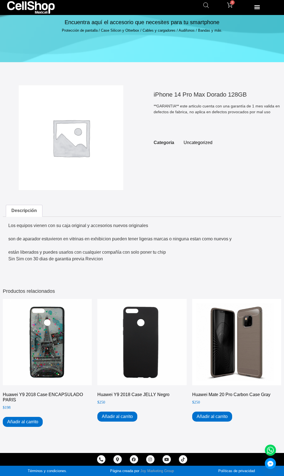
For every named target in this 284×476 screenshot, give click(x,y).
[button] (257, 6)
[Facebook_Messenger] (270, 463)
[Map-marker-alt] (117, 459)
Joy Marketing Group (157, 471)
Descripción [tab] (24, 210)
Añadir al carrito (22, 421)
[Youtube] (167, 459)
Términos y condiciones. (47, 471)
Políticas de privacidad (236, 471)
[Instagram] (150, 459)
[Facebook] (134, 459)
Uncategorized (198, 142)
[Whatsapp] (270, 450)
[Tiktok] (183, 459)
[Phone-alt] (101, 459)
